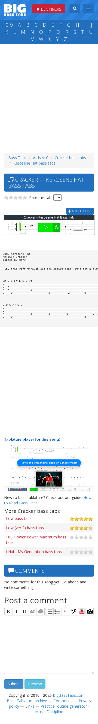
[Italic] (16, 611)
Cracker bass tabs (70, 157)
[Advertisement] (49, 97)
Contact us (62, 700)
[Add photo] (90, 611)
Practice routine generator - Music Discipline (62, 709)
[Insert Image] (41, 611)
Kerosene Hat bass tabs (34, 163)
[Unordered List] (57, 611)
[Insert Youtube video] (81, 611)
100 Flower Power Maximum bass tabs (36, 539)
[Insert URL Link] (32, 611)
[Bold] (8, 611)
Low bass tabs (19, 518)
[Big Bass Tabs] (15, 9)
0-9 (9, 25)
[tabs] (73, 611)
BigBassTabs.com (69, 695)
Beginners (50, 9)
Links (29, 706)
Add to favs (81, 211)
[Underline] (24, 611)
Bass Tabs (17, 157)
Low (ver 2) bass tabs (25, 527)
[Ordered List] (49, 611)
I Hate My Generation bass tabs (34, 551)
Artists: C (40, 157)
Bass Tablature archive (27, 700)
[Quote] (65, 611)
